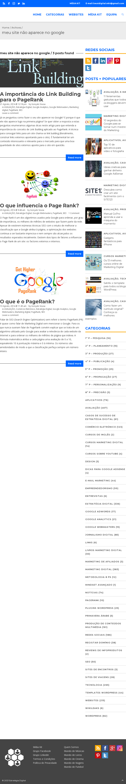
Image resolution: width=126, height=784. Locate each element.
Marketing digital (98, 569)
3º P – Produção (96, 353)
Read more (74, 157)
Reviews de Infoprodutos (103, 650)
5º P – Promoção (96, 369)
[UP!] (122, 780)
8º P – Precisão (95, 392)
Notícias (91, 592)
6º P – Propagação (98, 376)
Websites (92, 700)
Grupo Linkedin (41, 754)
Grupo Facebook (42, 751)
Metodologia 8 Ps (98, 577)
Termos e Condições (44, 758)
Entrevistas (94, 496)
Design (90, 461)
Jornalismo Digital (99, 534)
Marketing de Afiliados (102, 561)
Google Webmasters (100, 527)
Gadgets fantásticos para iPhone (113, 241)
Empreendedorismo (99, 488)
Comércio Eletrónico (100, 427)
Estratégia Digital (99, 503)
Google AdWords (98, 511)
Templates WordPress (101, 692)
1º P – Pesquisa (95, 338)
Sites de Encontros (99, 669)
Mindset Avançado (98, 584)
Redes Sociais (95, 634)
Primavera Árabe (97, 615)
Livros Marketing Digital (103, 550)
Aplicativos (112, 140)
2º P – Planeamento (99, 345)
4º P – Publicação (97, 361)
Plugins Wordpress (99, 608)
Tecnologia (93, 685)
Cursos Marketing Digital (104, 442)
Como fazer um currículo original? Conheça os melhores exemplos (104, 312)
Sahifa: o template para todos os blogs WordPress (115, 286)
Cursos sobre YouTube (101, 453)
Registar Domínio (97, 642)
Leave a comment (10, 113)
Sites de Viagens (97, 677)
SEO (87, 661)
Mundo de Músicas (74, 751)
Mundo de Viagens (74, 762)
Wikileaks (92, 708)
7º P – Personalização (101, 384)
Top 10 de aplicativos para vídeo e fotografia (114, 148)
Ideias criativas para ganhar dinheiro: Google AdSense (115, 170)
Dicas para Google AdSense (105, 469)
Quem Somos (71, 747)
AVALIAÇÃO (111, 92)
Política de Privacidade (45, 762)
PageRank (92, 600)
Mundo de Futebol (74, 766)
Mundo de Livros (73, 754)
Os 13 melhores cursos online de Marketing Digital (114, 264)
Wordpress (93, 716)
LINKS (89, 542)
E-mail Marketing (97, 480)
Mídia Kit (37, 747)
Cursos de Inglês (97, 434)
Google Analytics (98, 519)
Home (5, 27)
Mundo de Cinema (74, 758)
